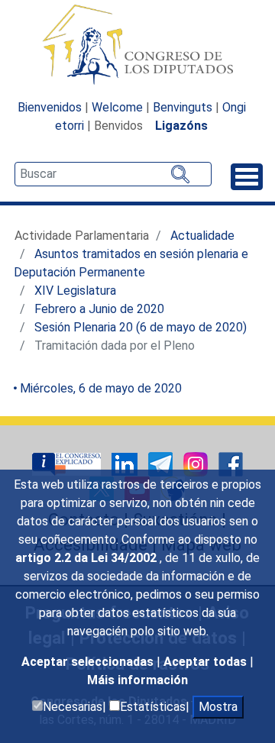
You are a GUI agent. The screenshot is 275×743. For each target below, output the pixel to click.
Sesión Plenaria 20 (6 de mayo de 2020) (140, 327)
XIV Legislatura (75, 290)
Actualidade (202, 235)
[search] (113, 174)
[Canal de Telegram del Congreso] (162, 463)
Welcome (117, 107)
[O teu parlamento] (68, 463)
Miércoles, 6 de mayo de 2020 (101, 388)
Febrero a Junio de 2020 (99, 309)
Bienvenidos (50, 107)
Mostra (218, 706)
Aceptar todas (206, 661)
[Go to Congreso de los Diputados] (137, 44)
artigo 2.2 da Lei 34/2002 (87, 558)
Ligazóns (181, 125)
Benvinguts (182, 107)
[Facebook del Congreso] (231, 463)
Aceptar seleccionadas (89, 661)
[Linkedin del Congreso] (126, 463)
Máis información (137, 680)
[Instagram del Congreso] (197, 463)
